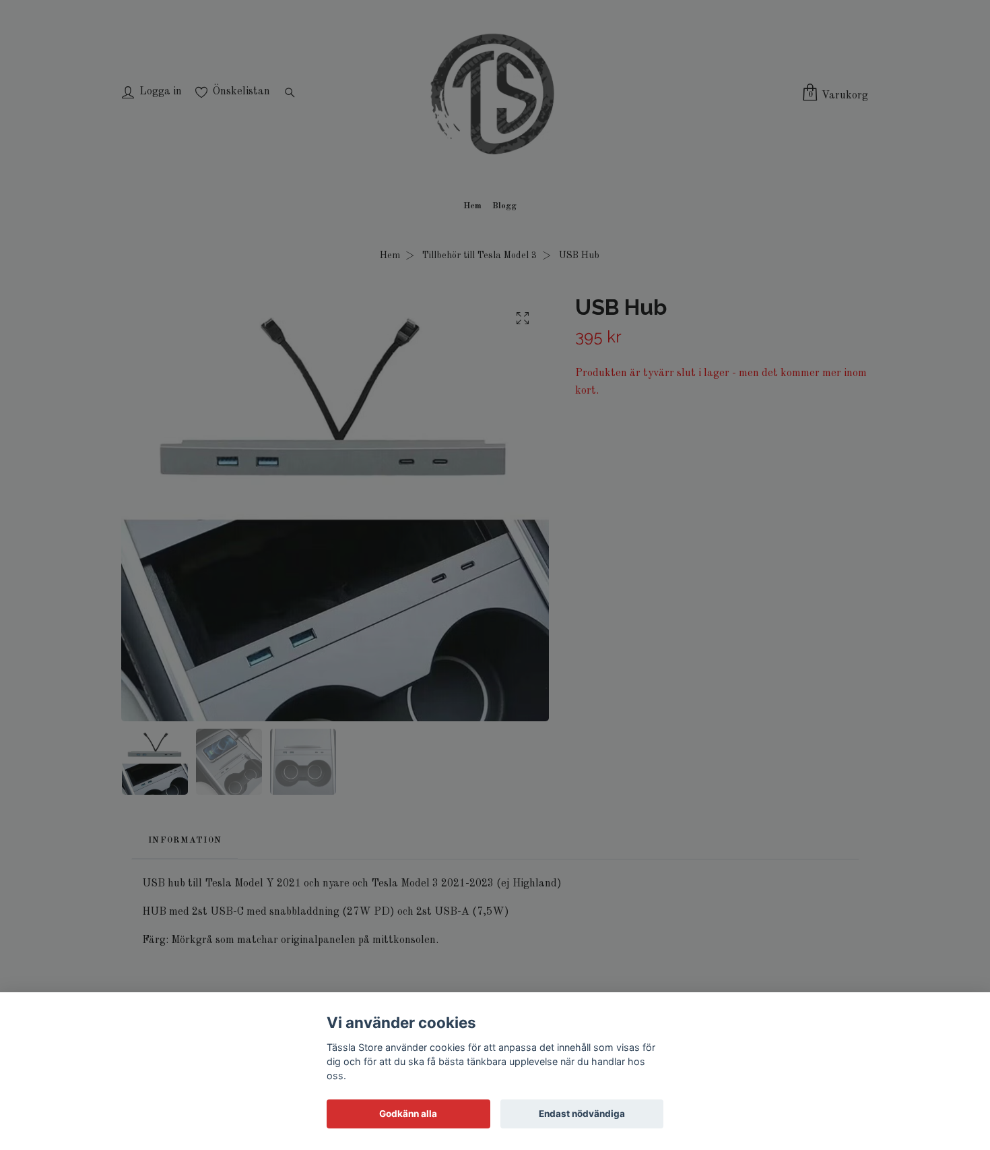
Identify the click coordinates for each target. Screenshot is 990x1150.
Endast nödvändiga (582, 1113)
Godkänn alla (408, 1113)
